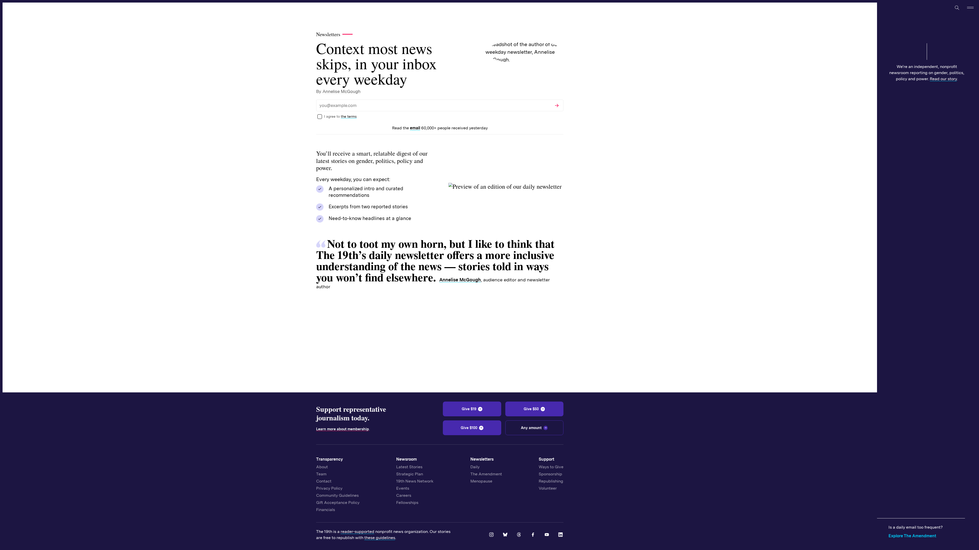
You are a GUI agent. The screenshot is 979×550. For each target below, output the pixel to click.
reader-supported (357, 531)
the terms (349, 116)
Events (402, 488)
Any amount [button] (531, 428)
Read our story (943, 78)
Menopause (481, 481)
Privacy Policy (329, 488)
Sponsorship (550, 474)
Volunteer (548, 488)
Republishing (551, 481)
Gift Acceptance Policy (337, 502)
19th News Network (414, 481)
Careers (403, 495)
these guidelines (379, 537)
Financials (325, 509)
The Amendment (486, 474)
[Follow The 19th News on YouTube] (547, 535)
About (322, 466)
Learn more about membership (342, 429)
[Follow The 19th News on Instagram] (491, 535)
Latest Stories (409, 466)
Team (321, 474)
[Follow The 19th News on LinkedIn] (560, 535)
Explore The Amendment (912, 535)
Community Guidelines (337, 495)
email (415, 128)
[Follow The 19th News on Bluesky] (505, 535)
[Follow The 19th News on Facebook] (533, 535)
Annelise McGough (341, 91)
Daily (475, 466)
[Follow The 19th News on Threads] (519, 535)
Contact (323, 481)
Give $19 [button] (469, 409)
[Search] (957, 7)
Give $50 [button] (531, 409)
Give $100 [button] (469, 428)
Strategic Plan (409, 474)
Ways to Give (551, 466)
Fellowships (407, 502)
